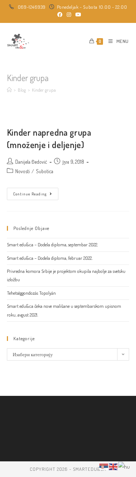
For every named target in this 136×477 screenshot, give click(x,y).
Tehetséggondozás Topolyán (31, 293)
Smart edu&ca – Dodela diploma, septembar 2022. (52, 244)
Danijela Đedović (31, 162)
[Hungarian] (124, 465)
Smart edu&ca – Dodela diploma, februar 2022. (49, 258)
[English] (113, 465)
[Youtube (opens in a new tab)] (77, 14)
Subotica (44, 171)
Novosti (22, 171)
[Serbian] (104, 465)
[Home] (9, 90)
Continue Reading (35, 195)
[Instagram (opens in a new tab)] (69, 14)
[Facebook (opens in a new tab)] (60, 14)
